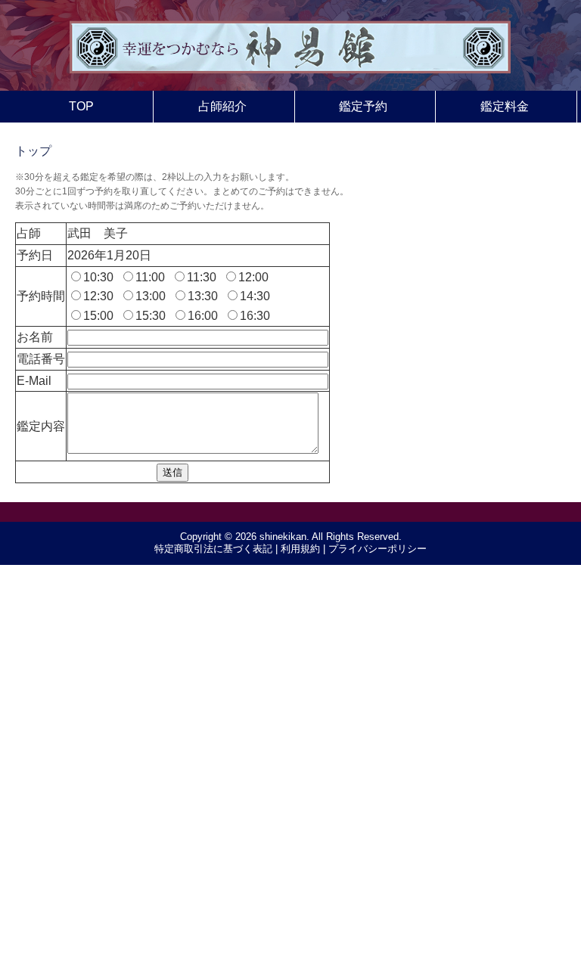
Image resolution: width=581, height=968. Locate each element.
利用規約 (300, 548)
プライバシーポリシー (377, 548)
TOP (81, 106)
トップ (33, 150)
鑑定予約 (363, 106)
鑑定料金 (504, 106)
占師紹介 (222, 106)
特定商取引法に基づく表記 (213, 548)
